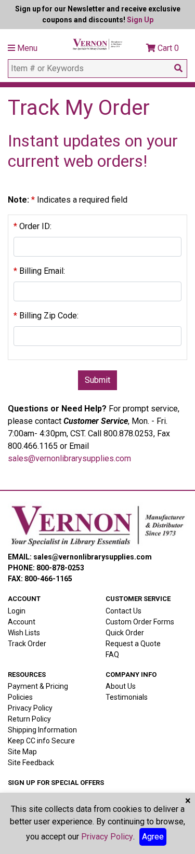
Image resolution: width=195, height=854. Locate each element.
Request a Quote (133, 643)
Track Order (27, 643)
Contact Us (123, 611)
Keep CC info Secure (41, 741)
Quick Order (125, 633)
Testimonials (127, 697)
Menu (26, 48)
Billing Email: (39, 271)
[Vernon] (97, 526)
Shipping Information (42, 730)
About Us (121, 686)
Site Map (22, 752)
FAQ (112, 654)
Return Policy (29, 719)
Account (21, 622)
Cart (167, 48)
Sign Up (140, 20)
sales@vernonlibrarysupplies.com (69, 458)
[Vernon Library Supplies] (97, 43)
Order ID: (32, 226)
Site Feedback (31, 762)
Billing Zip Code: (46, 316)
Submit (97, 380)
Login (16, 611)
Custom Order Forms (140, 622)
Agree (153, 837)
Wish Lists (24, 633)
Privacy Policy (30, 708)
